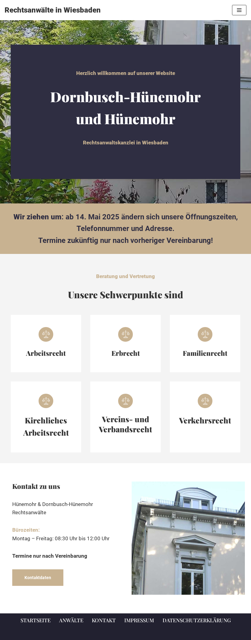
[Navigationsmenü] (239, 10)
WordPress (151, 633)
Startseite (36, 620)
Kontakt (104, 620)
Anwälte (71, 620)
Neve (92, 633)
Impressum (139, 620)
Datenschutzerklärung (197, 620)
